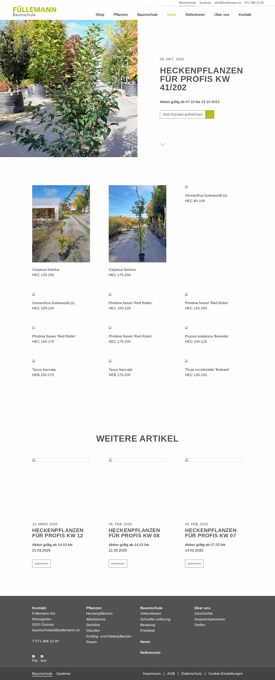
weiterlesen (41, 563)
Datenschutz (191, 674)
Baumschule (151, 608)
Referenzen (150, 653)
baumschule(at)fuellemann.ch (56, 630)
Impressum (152, 674)
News (145, 642)
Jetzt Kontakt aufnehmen (183, 114)
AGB (171, 674)
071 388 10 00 (47, 641)
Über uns (202, 608)
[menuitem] (100, 13)
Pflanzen (94, 608)
